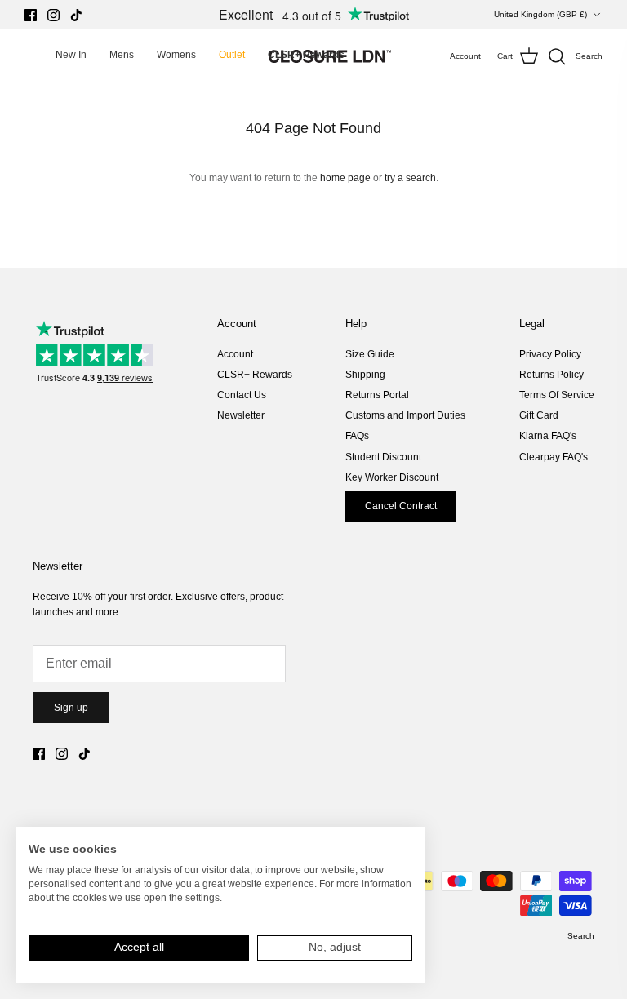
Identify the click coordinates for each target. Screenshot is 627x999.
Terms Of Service (556, 395)
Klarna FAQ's (547, 436)
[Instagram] (53, 15)
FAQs (357, 436)
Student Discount (383, 457)
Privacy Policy (550, 354)
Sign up (71, 707)
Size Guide (369, 354)
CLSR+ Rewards (254, 374)
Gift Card (538, 415)
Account (235, 354)
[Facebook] (30, 15)
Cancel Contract (401, 506)
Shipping (365, 374)
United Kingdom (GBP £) (540, 14)
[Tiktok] (76, 15)
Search (580, 935)
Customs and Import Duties (405, 415)
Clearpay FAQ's (553, 457)
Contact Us (241, 395)
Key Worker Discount (391, 477)
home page (345, 178)
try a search (410, 178)
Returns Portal (377, 395)
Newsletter (241, 415)
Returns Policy (551, 374)
